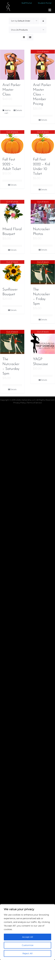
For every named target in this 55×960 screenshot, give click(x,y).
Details (19, 110)
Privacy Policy (19, 402)
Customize (27, 945)
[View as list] (30, 37)
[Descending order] (43, 21)
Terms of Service (34, 402)
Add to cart (8, 111)
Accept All (27, 937)
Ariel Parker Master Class (11, 89)
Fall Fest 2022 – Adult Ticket (11, 164)
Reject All (27, 953)
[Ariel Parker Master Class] (12, 65)
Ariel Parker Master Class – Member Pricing (42, 94)
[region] (27, 932)
